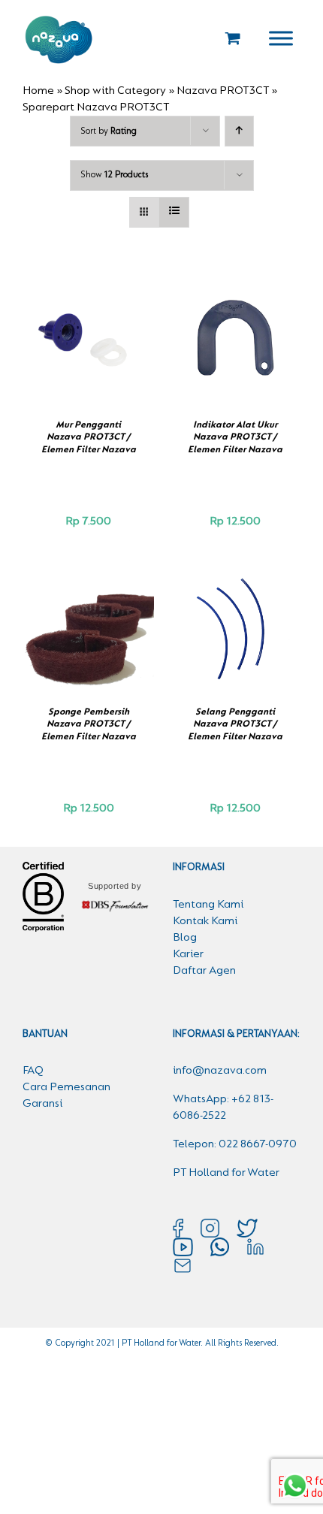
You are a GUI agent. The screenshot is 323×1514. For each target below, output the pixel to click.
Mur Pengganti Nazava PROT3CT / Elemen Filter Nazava (88, 437)
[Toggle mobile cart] (232, 38)
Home (38, 91)
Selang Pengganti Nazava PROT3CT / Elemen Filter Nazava (235, 724)
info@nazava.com (220, 1071)
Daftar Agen (204, 971)
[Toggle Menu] (281, 38)
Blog (185, 938)
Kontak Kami (205, 921)
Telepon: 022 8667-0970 (235, 1144)
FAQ (33, 1071)
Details (88, 348)
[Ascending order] (239, 131)
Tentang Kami (208, 905)
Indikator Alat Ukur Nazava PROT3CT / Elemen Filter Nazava (235, 437)
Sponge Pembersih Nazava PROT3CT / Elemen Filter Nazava (88, 724)
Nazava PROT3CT (223, 91)
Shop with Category (115, 91)
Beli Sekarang (78, 333)
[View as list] (174, 212)
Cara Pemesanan (66, 1087)
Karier (188, 954)
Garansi (42, 1104)
